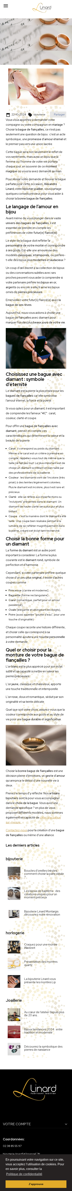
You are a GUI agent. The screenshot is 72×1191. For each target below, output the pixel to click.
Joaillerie (14, 1000)
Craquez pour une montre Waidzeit (40, 946)
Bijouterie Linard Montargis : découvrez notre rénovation (42, 913)
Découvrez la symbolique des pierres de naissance (43, 1048)
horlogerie (15, 932)
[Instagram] (33, 1111)
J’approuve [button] (36, 1184)
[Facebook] (24, 1111)
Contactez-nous (16, 830)
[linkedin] (43, 1111)
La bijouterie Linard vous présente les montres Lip (40, 980)
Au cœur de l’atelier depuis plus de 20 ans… (44, 1013)
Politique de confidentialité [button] (24, 1174)
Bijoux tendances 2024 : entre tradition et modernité (43, 1031)
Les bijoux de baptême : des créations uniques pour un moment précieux (42, 894)
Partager (59, 114)
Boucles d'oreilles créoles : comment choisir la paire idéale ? (44, 874)
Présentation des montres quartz (40, 963)
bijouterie (37, 114)
